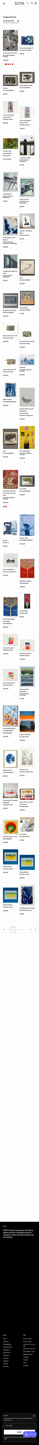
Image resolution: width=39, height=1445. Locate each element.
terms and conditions (25, 1437)
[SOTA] (19, 3)
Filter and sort (8, 21)
